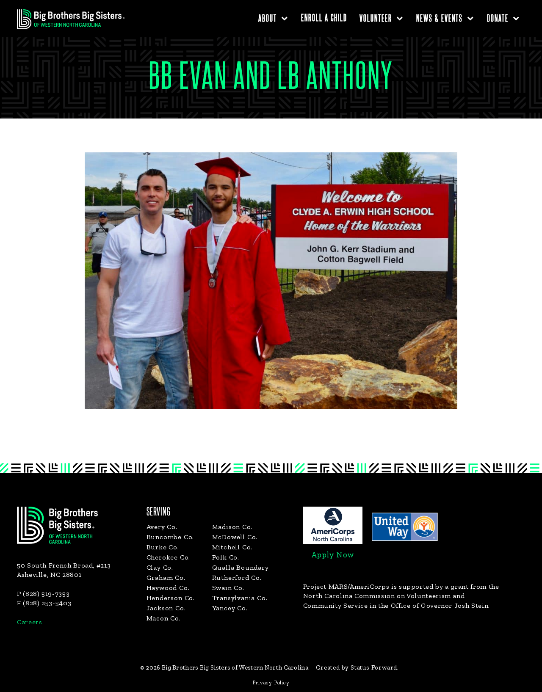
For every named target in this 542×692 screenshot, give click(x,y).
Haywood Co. (168, 588)
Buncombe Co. (170, 537)
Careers (29, 622)
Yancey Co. (230, 608)
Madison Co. (232, 527)
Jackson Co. (166, 608)
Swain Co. (228, 588)
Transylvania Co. (240, 598)
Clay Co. (160, 567)
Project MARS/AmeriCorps (346, 586)
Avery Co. (162, 527)
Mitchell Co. (232, 547)
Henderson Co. (171, 598)
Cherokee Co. (169, 557)
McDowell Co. (235, 537)
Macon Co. (164, 618)
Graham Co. (166, 577)
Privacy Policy (270, 682)
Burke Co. (163, 547)
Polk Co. (225, 557)
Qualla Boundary (240, 567)
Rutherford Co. (237, 577)
